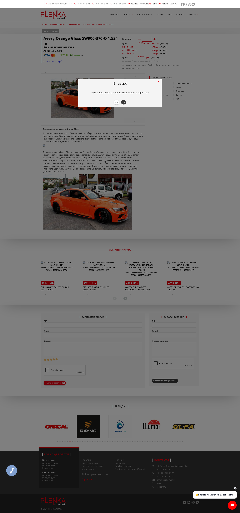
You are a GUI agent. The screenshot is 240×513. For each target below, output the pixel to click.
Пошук (165, 4)
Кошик (134, 4)
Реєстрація (143, 4)
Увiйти (155, 4)
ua (116, 102)
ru (123, 102)
